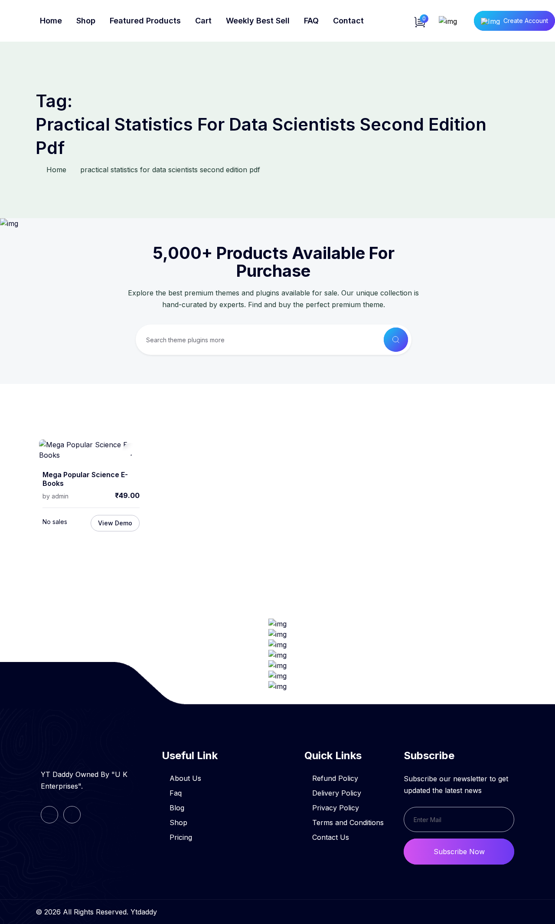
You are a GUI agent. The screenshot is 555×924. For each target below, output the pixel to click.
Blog (177, 807)
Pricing (181, 837)
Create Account (525, 20)
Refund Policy (335, 778)
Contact (348, 20)
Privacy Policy (335, 807)
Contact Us (330, 837)
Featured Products (145, 20)
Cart (203, 20)
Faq (176, 793)
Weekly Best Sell (258, 20)
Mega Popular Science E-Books (85, 479)
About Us (185, 778)
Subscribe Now (459, 851)
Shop (85, 20)
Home (51, 20)
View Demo (115, 523)
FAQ (311, 20)
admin (60, 496)
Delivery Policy (336, 793)
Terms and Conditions (348, 822)
